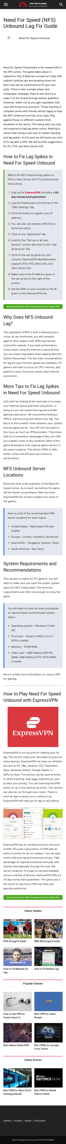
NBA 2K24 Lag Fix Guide (47, 941)
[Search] (61, 4)
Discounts (40, 1120)
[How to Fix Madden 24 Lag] (17, 956)
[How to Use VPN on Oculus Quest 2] (17, 1001)
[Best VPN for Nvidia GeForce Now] (48, 1078)
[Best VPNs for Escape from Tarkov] (48, 1032)
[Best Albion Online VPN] (17, 1032)
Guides (18, 1120)
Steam (28, 1120)
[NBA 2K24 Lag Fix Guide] (48, 928)
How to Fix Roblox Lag (46, 969)
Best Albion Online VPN (16, 1045)
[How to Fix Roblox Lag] (48, 956)
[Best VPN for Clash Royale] (48, 1001)
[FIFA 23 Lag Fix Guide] (17, 928)
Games (7, 1120)
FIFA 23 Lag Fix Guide (14, 941)
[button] (5, 4)
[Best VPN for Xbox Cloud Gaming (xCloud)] (17, 1078)
